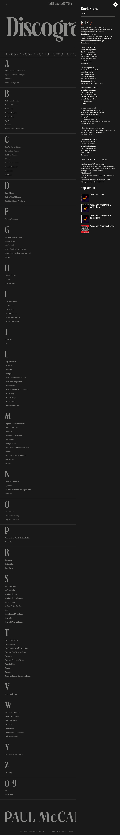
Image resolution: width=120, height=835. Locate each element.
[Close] (115, 4)
